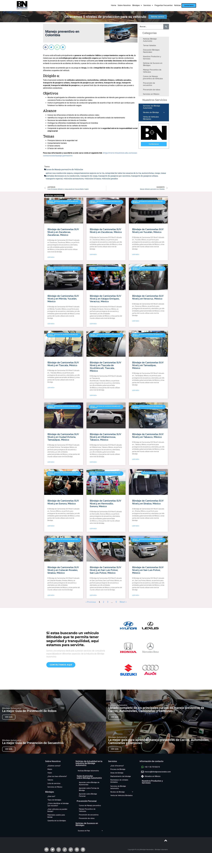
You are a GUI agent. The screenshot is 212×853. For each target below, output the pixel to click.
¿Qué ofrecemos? (117, 766)
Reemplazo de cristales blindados (119, 781)
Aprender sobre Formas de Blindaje (89, 789)
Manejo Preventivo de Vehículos (152, 71)
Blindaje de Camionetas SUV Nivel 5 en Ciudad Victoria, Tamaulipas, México (63, 437)
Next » (123, 601)
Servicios (147, 5)
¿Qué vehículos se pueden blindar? (57, 810)
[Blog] (70, 849)
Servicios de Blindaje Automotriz (151, 107)
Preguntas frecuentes (163, 5)
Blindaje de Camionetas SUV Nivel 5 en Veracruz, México (147, 297)
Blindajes (136, 5)
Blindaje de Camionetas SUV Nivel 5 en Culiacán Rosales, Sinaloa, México (63, 570)
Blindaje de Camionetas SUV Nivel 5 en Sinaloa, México (147, 502)
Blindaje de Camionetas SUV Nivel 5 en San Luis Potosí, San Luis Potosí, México (105, 570)
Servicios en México (151, 94)
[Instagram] (58, 849)
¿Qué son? (51, 796)
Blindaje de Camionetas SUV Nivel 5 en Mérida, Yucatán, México (63, 298)
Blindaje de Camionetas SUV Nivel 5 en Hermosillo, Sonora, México (105, 503)
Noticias (177, 5)
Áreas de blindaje (116, 773)
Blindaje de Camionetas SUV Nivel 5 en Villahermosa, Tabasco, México (105, 437)
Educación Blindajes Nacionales (151, 51)
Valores (50, 780)
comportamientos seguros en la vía (88, 173)
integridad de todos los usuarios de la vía (123, 173)
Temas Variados (149, 45)
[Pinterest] (77, 849)
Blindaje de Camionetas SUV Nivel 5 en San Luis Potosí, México (147, 570)
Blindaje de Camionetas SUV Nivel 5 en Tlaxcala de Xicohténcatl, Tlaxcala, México (105, 366)
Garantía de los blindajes (56, 821)
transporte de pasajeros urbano (144, 176)
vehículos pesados (110, 178)
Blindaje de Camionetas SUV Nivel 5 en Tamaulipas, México (147, 365)
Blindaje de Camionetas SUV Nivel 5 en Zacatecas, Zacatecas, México (63, 232)
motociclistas (148, 173)
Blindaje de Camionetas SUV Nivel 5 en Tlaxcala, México (63, 364)
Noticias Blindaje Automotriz (150, 40)
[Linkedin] (83, 849)
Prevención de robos (151, 90)
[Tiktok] (64, 849)
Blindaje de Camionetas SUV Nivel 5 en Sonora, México (63, 502)
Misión (49, 769)
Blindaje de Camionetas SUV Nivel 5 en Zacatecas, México (106, 230)
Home (113, 5)
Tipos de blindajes (54, 800)
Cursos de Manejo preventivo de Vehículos (153, 77)
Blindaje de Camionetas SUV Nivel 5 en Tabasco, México (147, 435)
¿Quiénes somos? (54, 766)
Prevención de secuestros (149, 84)
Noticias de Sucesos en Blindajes (152, 64)
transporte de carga (88, 176)
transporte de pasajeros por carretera (114, 176)
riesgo (157, 173)
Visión (49, 773)
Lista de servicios (53, 783)
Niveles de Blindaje (151, 112)
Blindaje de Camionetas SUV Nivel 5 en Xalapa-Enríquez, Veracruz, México (105, 298)
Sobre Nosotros (124, 5)
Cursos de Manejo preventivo (90, 805)
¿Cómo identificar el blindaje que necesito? (58, 804)
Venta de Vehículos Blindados (151, 118)
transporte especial (54, 178)
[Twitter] (52, 849)
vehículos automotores (73, 178)
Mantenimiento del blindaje (120, 776)
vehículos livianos (92, 178)
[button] (189, 5)
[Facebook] (46, 849)
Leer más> (51, 257)
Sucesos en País (84, 831)
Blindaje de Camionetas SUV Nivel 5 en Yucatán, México (147, 230)
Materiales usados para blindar (56, 816)
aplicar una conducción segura (59, 173)
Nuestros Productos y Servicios (152, 57)
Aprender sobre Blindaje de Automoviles (89, 784)
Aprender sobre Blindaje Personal (88, 795)
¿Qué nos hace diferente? (57, 776)
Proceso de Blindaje (117, 769)
